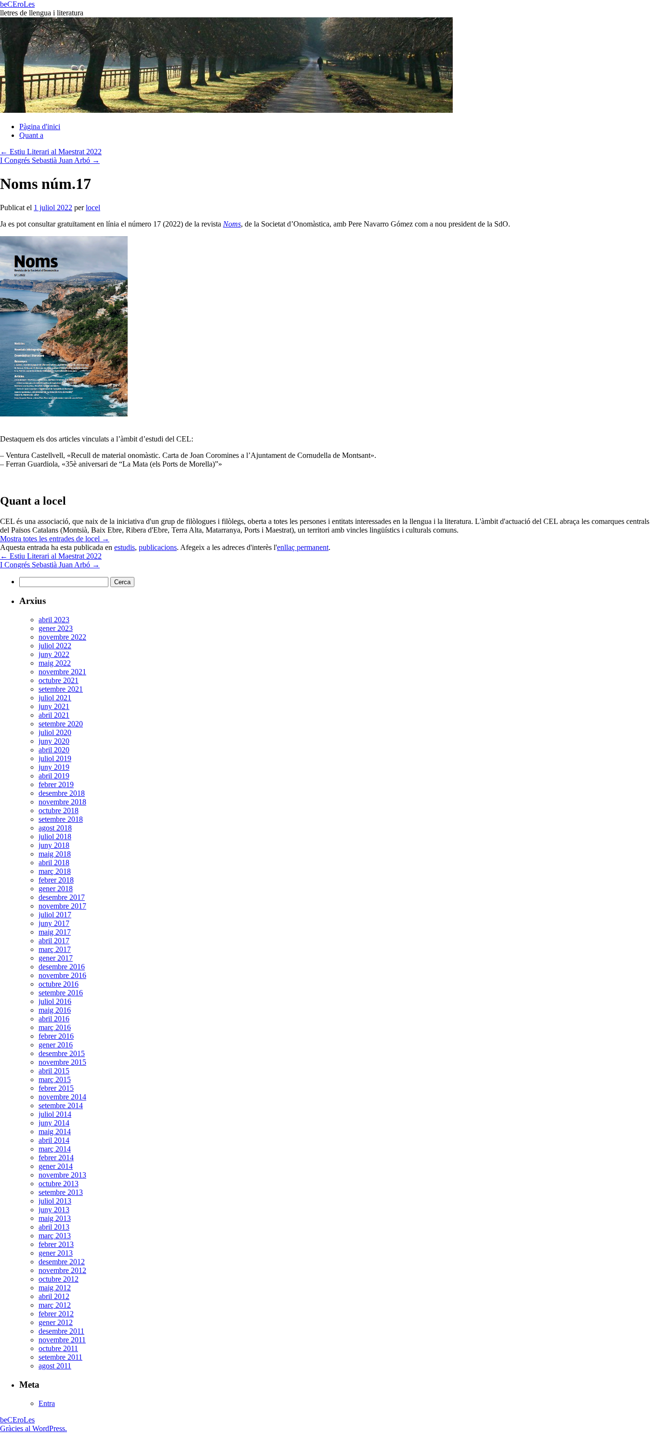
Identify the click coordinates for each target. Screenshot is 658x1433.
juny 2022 (54, 654)
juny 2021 (54, 706)
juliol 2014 (55, 1114)
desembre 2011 (61, 1331)
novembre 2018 (62, 802)
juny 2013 (54, 1209)
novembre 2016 (62, 975)
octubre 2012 (59, 1279)
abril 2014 (54, 1140)
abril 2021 (54, 715)
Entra (47, 1403)
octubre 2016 (59, 984)
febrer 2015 (56, 1088)
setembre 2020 (61, 724)
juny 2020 (54, 741)
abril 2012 (54, 1296)
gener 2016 (56, 1045)
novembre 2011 (62, 1340)
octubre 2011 (58, 1348)
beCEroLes (17, 4)
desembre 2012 (62, 1262)
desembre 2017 (62, 897)
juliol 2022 (55, 646)
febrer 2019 (56, 784)
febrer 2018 (56, 880)
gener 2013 (56, 1253)
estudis (124, 547)
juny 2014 (54, 1123)
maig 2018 (55, 854)
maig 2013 (55, 1218)
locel (93, 207)
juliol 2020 (55, 732)
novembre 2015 (62, 1062)
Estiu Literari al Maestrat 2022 (51, 151)
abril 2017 (54, 941)
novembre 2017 (62, 906)
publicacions (158, 547)
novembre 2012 (62, 1270)
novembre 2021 (62, 672)
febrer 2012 (56, 1314)
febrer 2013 (56, 1244)
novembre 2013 (62, 1175)
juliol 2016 (55, 1001)
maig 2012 (55, 1288)
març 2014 (55, 1149)
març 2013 (55, 1236)
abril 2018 (54, 862)
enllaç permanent (303, 547)
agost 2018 (55, 828)
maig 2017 (55, 932)
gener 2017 (56, 958)
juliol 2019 (55, 758)
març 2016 (55, 1027)
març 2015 (55, 1079)
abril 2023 (54, 620)
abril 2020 (54, 750)
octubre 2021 (59, 680)
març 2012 (55, 1305)
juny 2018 (54, 845)
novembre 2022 (62, 637)
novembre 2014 (62, 1097)
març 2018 (55, 871)
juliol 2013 (55, 1201)
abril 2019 (54, 776)
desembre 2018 (62, 793)
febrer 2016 (56, 1036)
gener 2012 (56, 1322)
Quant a (31, 135)
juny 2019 (54, 767)
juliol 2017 (55, 915)
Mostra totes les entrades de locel (54, 539)
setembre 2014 (61, 1105)
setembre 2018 (61, 819)
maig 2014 (55, 1131)
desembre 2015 (62, 1053)
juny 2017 (54, 923)
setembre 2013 (61, 1192)
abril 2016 (54, 1019)
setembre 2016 (61, 993)
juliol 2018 (55, 836)
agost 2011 (55, 1366)
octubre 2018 (59, 810)
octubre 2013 (59, 1183)
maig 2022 (55, 663)
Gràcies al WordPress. (33, 1428)
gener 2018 (56, 888)
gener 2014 (56, 1166)
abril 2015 (54, 1071)
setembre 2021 (61, 689)
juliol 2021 (55, 698)
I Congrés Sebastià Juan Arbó (50, 160)
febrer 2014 (56, 1157)
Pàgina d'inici (39, 126)
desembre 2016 (62, 967)
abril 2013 (54, 1227)
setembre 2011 (60, 1357)
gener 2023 (56, 628)
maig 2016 (55, 1010)
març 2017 (55, 949)
